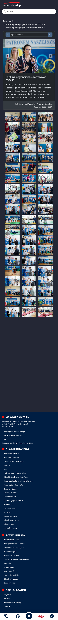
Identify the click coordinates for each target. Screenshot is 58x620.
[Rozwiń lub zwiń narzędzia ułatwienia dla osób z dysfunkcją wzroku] (51, 616)
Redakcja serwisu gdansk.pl (14, 431)
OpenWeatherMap (26, 443)
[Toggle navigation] (55, 5)
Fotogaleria (8, 21)
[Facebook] (18, 616)
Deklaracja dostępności (13, 435)
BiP (5, 439)
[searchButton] (50, 34)
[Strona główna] (6, 616)
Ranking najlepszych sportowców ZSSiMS (25, 24)
